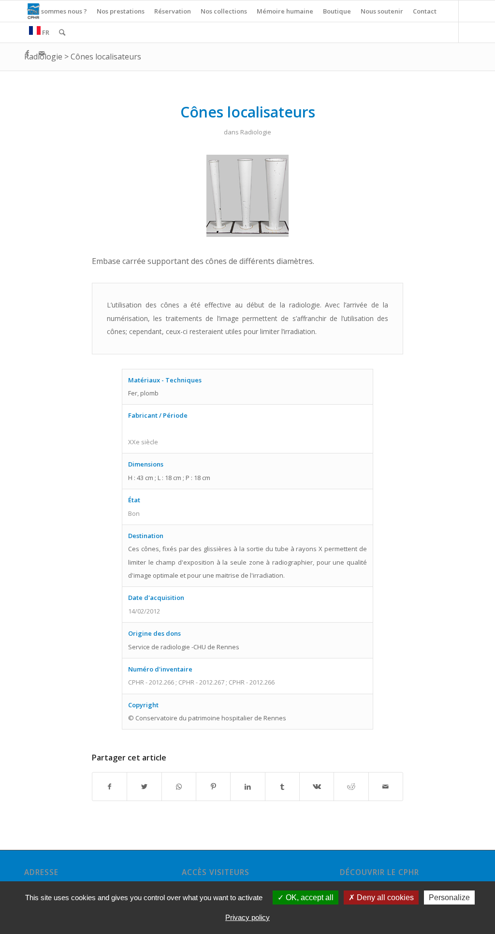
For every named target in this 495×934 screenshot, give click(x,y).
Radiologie (255, 132)
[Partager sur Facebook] (109, 787)
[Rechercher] (62, 32)
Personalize (449, 897)
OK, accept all (309, 897)
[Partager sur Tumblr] (282, 787)
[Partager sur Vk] (317, 787)
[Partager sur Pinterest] (213, 787)
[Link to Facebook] (27, 53)
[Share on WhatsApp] (179, 787)
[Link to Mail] (41, 53)
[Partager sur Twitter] (144, 787)
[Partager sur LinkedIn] (247, 787)
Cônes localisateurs (106, 56)
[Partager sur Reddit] (351, 787)
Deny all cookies (384, 897)
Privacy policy (247, 917)
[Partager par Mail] (386, 787)
